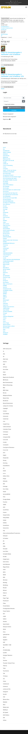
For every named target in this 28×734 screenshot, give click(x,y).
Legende (5, 250)
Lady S (4, 246)
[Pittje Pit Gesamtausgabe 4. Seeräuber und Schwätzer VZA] (14, 70)
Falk (4, 211)
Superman (5, 305)
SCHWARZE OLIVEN (7, 290)
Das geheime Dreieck (8, 175)
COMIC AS (5, 163)
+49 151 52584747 (18, 2)
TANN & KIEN (6, 308)
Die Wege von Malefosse (9, 202)
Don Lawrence (6, 204)
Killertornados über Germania (10, 240)
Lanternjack (6, 248)
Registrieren (6, 119)
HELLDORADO (6, 228)
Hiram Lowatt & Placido (9, 230)
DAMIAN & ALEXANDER (8, 172)
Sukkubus (5, 303)
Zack (4, 331)
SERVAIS (5, 292)
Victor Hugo (6, 323)
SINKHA (5, 297)
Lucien (4, 258)
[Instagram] (15, 1)
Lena (4, 251)
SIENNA (5, 293)
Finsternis (5, 215)
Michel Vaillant (6, 269)
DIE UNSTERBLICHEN (8, 201)
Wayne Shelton (6, 324)
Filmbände (5, 212)
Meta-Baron (6, 267)
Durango (5, 209)
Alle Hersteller (4, 34)
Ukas (4, 319)
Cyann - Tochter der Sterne (9, 170)
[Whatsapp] (17, 1)
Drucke (5, 206)
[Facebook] (10, 1)
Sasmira (5, 287)
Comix (4, 167)
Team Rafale (6, 310)
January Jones (6, 233)
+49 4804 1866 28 (10, 2)
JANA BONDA (6, 232)
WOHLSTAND (6, 327)
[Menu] (26, 7)
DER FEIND (5, 183)
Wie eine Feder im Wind (9, 326)
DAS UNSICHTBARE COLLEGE (10, 180)
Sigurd (4, 295)
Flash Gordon (6, 217)
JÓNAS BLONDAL (7, 237)
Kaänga (5, 238)
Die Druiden (6, 188)
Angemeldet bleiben (9, 104)
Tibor (4, 314)
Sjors (4, 298)
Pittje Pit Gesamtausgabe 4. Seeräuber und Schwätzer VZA (12, 75)
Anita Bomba (6, 155)
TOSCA (4, 318)
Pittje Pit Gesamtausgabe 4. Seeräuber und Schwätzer (11, 53)
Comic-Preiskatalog (8, 165)
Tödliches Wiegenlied (8, 316)
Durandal (5, 207)
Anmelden (14, 110)
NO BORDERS (6, 276)
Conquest (5, 168)
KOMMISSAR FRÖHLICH (9, 243)
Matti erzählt (6, 264)
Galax (4, 222)
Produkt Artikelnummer (7, 28)
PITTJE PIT (5, 280)
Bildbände (5, 157)
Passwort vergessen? (8, 114)
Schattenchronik (7, 289)
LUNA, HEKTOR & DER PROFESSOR (11, 259)
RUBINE (5, 285)
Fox (4, 219)
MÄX (4, 266)
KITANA (5, 241)
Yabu (4, 329)
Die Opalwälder (7, 196)
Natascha (5, 272)
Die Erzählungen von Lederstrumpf (11, 189)
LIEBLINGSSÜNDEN (7, 253)
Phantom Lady (6, 277)
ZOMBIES (5, 334)
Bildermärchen (6, 159)
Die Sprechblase (7, 199)
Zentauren (5, 332)
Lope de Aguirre (7, 254)
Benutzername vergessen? (9, 116)
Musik (4, 271)
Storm (4, 301)
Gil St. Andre (6, 224)
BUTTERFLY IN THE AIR (8, 160)
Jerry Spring (6, 235)
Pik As (4, 279)
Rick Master (6, 282)
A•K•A (4, 147)
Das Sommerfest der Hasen (10, 178)
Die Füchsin (6, 191)
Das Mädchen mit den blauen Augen (12, 176)
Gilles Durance (6, 225)
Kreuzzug (5, 245)
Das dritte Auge (7, 173)
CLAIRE (4, 162)
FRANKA (5, 220)
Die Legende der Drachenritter (10, 194)
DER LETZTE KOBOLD (8, 185)
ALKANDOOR (6, 150)
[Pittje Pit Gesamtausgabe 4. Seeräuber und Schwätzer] (14, 48)
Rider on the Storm (7, 284)
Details (2, 66)
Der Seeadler (6, 186)
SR (1, 36)
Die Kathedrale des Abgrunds (10, 193)
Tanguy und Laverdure (8, 306)
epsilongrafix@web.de (14, 4)
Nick (4, 274)
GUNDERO (5, 227)
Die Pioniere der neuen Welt (10, 198)
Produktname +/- (5, 26)
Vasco (4, 321)
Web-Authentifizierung (15, 107)
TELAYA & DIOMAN (7, 311)
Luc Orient (5, 256)
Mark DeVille (6, 263)
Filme (4, 214)
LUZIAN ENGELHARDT (8, 261)
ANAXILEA (5, 154)
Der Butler (5, 181)
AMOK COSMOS (7, 152)
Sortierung (3, 29)
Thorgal (5, 313)
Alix (4, 149)
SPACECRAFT (6, 300)
